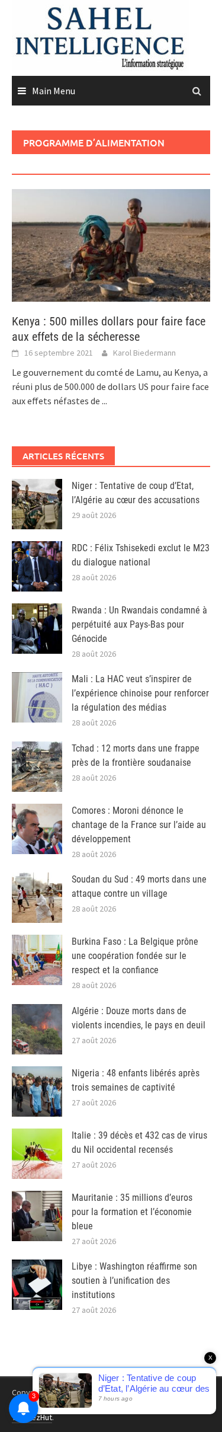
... (104, 401)
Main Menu (53, 91)
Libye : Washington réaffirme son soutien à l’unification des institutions (134, 1280)
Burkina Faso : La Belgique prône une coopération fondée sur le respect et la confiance (135, 956)
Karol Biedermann (144, 352)
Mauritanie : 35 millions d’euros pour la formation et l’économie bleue (132, 1212)
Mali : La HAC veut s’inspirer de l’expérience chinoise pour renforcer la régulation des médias (140, 693)
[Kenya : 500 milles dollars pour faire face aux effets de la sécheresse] (111, 244)
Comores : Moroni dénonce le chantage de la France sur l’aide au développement (139, 825)
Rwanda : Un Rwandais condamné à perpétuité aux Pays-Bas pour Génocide (139, 624)
